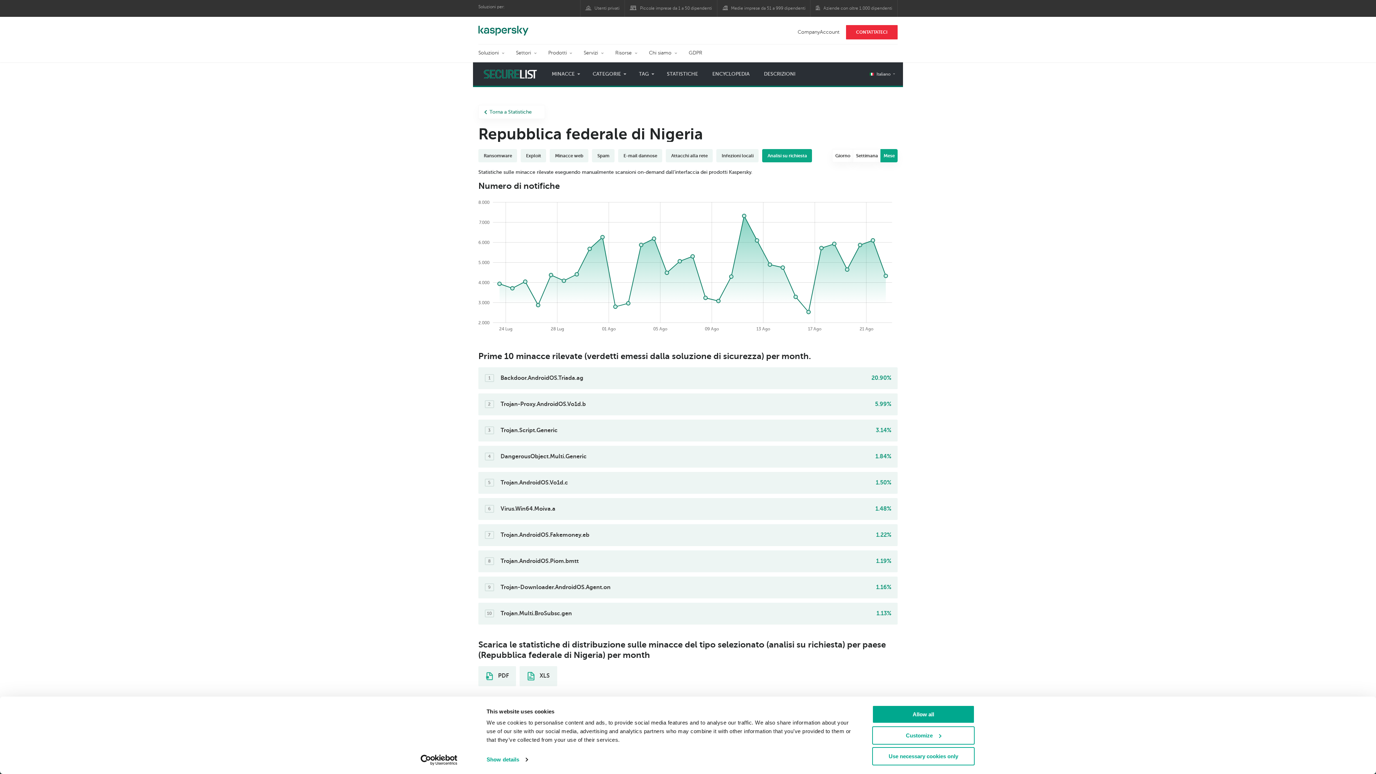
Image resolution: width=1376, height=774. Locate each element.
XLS (544, 676)
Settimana (867, 155)
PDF (503, 676)
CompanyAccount (819, 32)
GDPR (695, 53)
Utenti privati (607, 8)
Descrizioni (780, 74)
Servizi (591, 53)
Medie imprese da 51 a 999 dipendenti (768, 8)
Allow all (923, 714)
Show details (503, 759)
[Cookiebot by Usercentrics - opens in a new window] (439, 760)
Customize (919, 735)
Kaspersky (503, 27)
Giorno (842, 155)
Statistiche (682, 74)
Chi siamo (660, 53)
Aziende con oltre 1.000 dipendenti (857, 8)
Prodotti (557, 53)
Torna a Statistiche (510, 112)
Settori (523, 53)
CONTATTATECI (872, 32)
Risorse (623, 53)
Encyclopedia (731, 74)
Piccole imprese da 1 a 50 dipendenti (676, 8)
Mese (889, 155)
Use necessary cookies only (923, 756)
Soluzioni (488, 53)
